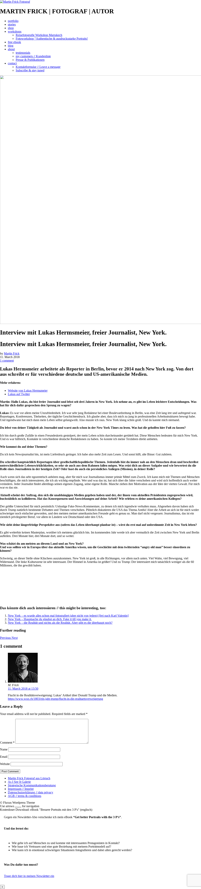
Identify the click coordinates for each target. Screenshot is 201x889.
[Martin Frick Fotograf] (15, 1)
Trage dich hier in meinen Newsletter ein (29, 876)
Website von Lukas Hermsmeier (28, 390)
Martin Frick (11, 353)
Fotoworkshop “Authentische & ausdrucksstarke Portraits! (52, 38)
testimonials (23, 52)
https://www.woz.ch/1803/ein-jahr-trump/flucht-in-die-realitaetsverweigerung (55, 698)
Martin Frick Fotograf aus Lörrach (29, 778)
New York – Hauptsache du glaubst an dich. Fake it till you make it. (50, 619)
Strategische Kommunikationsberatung (32, 785)
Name (3, 749)
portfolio (13, 21)
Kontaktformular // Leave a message (38, 66)
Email (3, 756)
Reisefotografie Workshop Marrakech (39, 35)
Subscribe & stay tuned (30, 70)
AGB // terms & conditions (24, 796)
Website (5, 764)
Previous (6, 637)
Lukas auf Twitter (19, 394)
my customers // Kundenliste (33, 56)
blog (10, 45)
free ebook (14, 42)
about (11, 49)
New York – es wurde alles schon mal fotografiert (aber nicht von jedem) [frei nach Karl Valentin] (68, 615)
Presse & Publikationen (30, 59)
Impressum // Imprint (21, 789)
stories (12, 24)
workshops (14, 31)
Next (15, 637)
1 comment (7, 360)
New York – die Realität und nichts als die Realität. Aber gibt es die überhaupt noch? (60, 622)
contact (12, 63)
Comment (7, 742)
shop (11, 28)
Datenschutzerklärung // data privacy (30, 792)
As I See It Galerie (19, 781)
